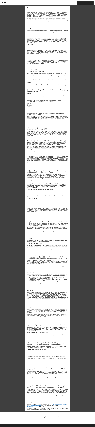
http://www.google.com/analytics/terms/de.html (34, 405)
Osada (3, 2)
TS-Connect (46, 409)
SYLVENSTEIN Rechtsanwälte (39, 409)
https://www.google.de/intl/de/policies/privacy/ (59, 404)
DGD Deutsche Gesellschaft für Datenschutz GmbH (57, 408)
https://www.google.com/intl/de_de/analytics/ (33, 406)
